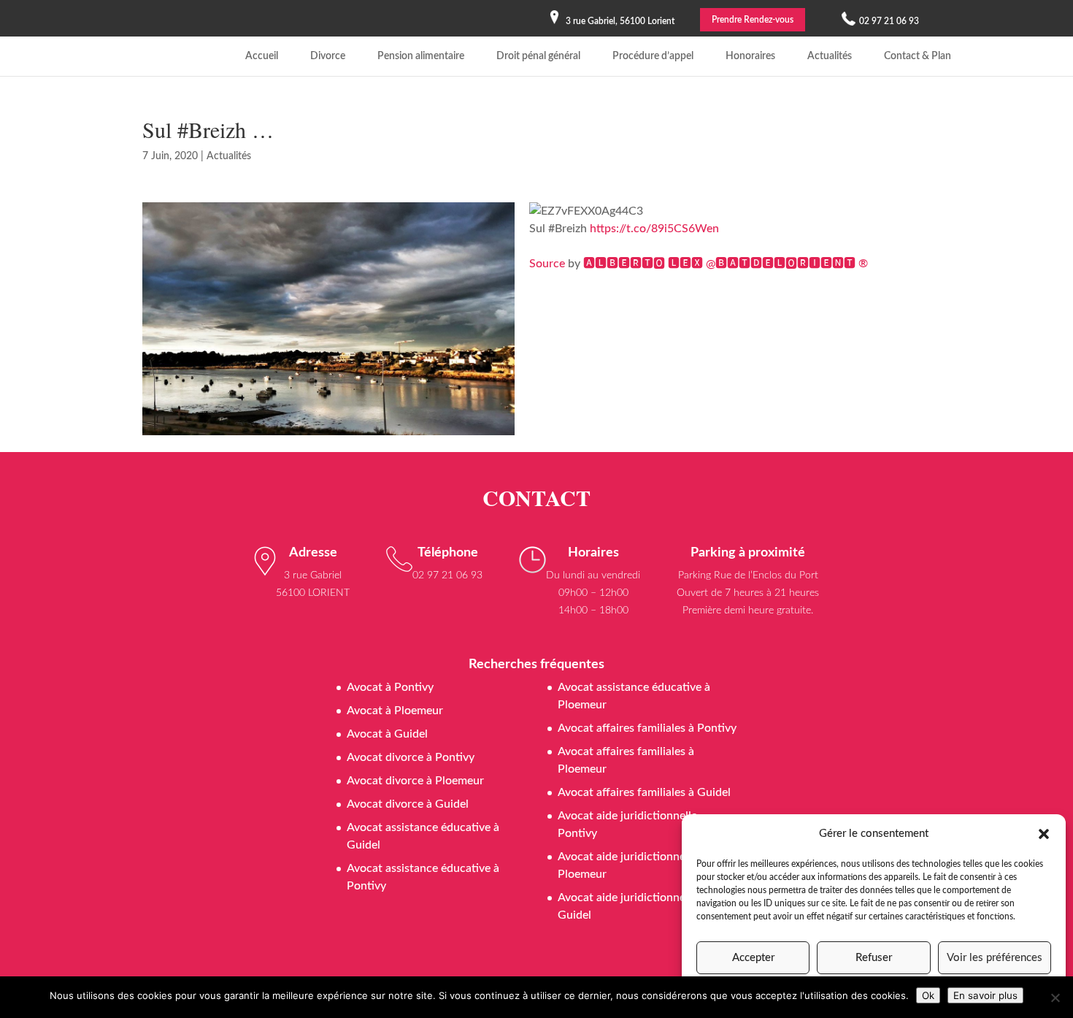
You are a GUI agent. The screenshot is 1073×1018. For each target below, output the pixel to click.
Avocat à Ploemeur (395, 710)
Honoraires (750, 56)
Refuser (873, 957)
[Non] (1054, 997)
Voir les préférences (994, 957)
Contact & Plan (917, 56)
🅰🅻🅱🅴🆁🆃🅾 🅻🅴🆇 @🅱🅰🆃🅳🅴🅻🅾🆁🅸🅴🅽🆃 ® (725, 263)
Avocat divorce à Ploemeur (415, 781)
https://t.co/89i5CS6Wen (654, 228)
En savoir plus (985, 995)
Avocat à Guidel (387, 734)
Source (547, 263)
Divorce (327, 56)
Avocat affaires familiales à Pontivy (647, 728)
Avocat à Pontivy (390, 687)
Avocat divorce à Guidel (408, 804)
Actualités (829, 56)
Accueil (261, 56)
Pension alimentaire (420, 56)
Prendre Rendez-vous (752, 19)
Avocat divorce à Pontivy (410, 757)
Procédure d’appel (652, 56)
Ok (928, 995)
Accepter (753, 957)
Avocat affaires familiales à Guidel (644, 792)
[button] (1044, 834)
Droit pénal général (538, 56)
